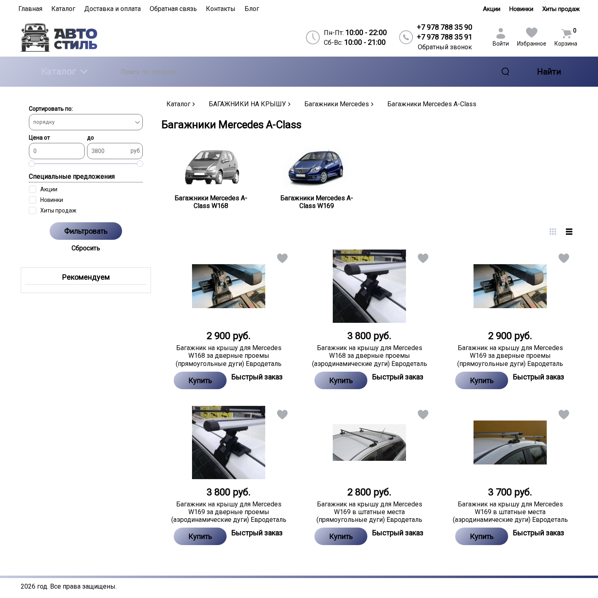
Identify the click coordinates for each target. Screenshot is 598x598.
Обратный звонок (445, 47)
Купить (200, 380)
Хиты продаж (561, 9)
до (90, 137)
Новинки (521, 9)
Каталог (58, 71)
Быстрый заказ (257, 376)
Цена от (39, 137)
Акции (491, 9)
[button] (282, 260)
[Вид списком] (569, 231)
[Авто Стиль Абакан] (88, 37)
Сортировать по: (51, 108)
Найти (549, 72)
